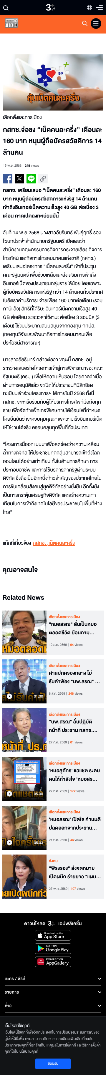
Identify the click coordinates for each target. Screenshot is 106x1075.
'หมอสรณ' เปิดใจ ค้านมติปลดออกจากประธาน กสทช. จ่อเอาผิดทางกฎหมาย (75, 823)
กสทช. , (41, 543)
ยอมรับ (53, 1063)
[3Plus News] (16, 24)
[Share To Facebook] (7, 178)
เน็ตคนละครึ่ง (62, 543)
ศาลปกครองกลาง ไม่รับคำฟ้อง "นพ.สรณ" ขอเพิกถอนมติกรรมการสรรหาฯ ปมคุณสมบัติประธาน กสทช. (75, 677)
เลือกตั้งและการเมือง (64, 617)
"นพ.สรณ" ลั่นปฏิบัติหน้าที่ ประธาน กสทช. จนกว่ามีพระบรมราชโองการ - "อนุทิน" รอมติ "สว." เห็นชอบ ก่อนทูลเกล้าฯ (71, 726)
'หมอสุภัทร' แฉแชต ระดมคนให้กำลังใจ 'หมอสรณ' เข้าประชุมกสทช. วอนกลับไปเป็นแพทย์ (74, 775)
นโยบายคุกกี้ (28, 1051)
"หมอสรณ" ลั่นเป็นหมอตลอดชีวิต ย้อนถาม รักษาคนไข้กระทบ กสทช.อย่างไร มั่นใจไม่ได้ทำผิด (74, 628)
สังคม (53, 861)
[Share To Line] (31, 178)
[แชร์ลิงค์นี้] (43, 178)
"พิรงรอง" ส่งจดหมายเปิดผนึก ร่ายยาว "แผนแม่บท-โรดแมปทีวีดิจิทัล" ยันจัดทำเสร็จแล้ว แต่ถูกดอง (74, 872)
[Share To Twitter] (19, 178)
